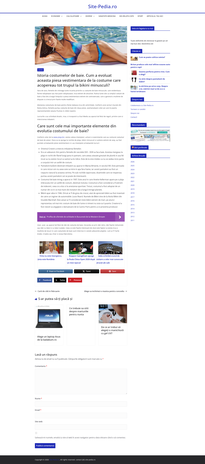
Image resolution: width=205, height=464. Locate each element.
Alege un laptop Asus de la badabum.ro (48, 338)
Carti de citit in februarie (49, 291)
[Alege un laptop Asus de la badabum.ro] (49, 306)
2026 (132, 162)
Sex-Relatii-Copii (126, 16)
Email (38, 410)
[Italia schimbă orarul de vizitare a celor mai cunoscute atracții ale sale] (110, 247)
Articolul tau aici (155, 16)
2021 (132, 181)
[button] (61, 16)
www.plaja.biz (59, 137)
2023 (132, 173)
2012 (132, 216)
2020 (132, 185)
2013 (132, 212)
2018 (132, 193)
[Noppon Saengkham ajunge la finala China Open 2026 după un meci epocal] (81, 247)
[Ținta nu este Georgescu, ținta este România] (52, 247)
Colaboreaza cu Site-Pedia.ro (142, 105)
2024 (132, 169)
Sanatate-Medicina (107, 16)
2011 (132, 220)
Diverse (89, 16)
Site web (38, 421)
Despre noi (135, 113)
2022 (132, 177)
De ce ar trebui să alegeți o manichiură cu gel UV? (112, 330)
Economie (55, 16)
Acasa (44, 16)
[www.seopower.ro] (150, 130)
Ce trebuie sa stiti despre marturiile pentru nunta (79, 311)
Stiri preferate (140, 147)
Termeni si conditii (138, 109)
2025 (132, 165)
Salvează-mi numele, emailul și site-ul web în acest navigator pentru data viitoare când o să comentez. (80, 437)
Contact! (134, 117)
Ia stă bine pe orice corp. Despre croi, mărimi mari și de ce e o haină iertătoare (149, 89)
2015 (132, 205)
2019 (132, 189)
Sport (140, 16)
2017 (132, 197)
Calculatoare (72, 16)
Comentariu (41, 366)
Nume (38, 398)
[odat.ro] (150, 135)
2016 (132, 201)
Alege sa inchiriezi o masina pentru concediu (104, 291)
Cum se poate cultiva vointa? (152, 57)
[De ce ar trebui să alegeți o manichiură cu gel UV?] (113, 306)
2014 (132, 209)
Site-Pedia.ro (102, 6)
